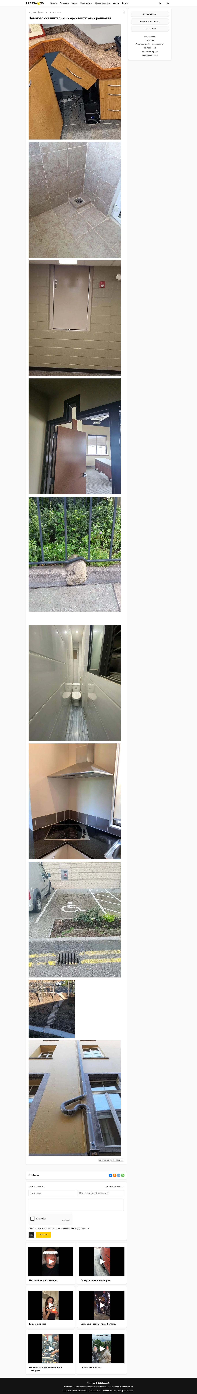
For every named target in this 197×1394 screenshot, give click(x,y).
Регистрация (149, 36)
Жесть (116, 3)
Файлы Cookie (150, 48)
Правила (150, 40)
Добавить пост (150, 14)
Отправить (43, 1234)
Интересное (86, 3)
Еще (124, 3)
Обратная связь (70, 1390)
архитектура (104, 1160)
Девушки (64, 3)
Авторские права (150, 52)
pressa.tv (43, 12)
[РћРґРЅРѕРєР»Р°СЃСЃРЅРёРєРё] (114, 1175)
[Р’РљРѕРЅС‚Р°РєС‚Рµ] (110, 1175)
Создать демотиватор (149, 21)
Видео (53, 3)
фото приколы (117, 1160)
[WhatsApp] (122, 1175)
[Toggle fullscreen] (67, 1271)
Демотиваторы (102, 3)
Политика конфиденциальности (150, 44)
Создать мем (150, 28)
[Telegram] (118, 1175)
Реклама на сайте (149, 55)
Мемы (74, 3)
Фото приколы (55, 12)
